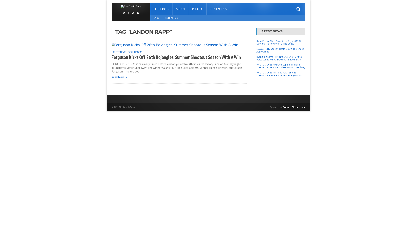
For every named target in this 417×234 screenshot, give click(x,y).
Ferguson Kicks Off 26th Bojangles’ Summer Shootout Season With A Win (176, 57)
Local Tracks (134, 52)
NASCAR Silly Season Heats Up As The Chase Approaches (280, 50)
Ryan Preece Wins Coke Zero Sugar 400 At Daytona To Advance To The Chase (278, 42)
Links (156, 18)
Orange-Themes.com (293, 107)
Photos (197, 9)
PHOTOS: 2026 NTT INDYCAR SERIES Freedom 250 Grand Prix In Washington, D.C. (279, 74)
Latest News (119, 52)
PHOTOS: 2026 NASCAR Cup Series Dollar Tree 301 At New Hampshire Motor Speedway (280, 66)
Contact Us (218, 9)
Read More (118, 77)
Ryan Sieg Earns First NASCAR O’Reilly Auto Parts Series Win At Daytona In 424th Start (279, 58)
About (181, 9)
